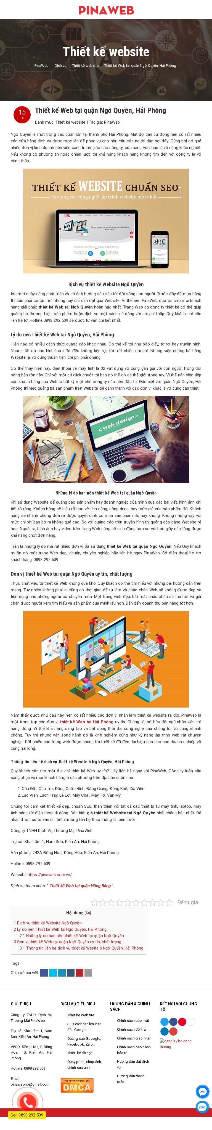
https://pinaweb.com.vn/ (50, 874)
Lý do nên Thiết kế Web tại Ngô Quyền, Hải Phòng (60, 929)
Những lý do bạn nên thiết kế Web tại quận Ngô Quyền (72, 936)
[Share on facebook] (44, 973)
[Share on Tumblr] (71, 973)
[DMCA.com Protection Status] (77, 1085)
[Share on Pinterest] (79, 973)
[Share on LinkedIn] (62, 973)
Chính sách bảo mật (133, 1021)
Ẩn (88, 913)
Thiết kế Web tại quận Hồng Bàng (80, 885)
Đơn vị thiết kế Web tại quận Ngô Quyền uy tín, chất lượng (67, 942)
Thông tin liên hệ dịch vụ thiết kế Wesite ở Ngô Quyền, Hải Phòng (81, 948)
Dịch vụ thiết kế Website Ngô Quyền (48, 923)
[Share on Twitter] (53, 973)
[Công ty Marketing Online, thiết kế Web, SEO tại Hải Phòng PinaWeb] (106, 9)
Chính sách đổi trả (132, 1029)
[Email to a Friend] (88, 973)
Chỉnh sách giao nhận (134, 1038)
